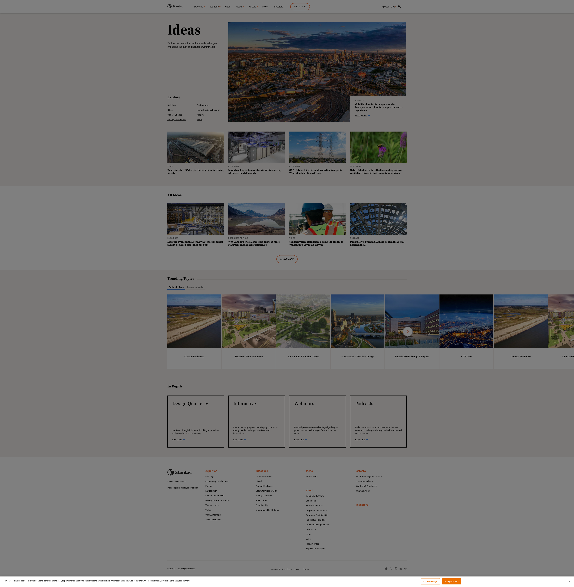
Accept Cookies (452, 581)
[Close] (569, 581)
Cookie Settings (430, 581)
